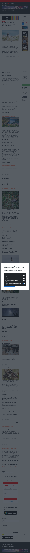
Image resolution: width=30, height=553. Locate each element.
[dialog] (15, 276)
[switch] (24, 275)
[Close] (27, 264)
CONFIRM (9, 286)
